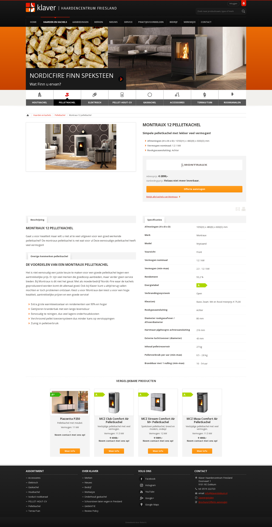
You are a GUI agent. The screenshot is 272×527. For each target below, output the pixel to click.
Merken (98, 21)
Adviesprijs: (152, 176)
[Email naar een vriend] (238, 209)
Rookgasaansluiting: (159, 150)
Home (33, 21)
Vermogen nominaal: (159, 145)
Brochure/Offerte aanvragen (212, 502)
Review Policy (91, 510)
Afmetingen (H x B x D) (157, 226)
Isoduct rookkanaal (38, 496)
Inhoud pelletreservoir (157, 346)
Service (128, 21)
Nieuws (113, 21)
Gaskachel (33, 487)
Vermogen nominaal (156, 260)
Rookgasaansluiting (156, 309)
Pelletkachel (60, 115)
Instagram (150, 485)
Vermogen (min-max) (157, 268)
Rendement (151, 276)
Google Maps (152, 504)
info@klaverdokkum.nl (216, 493)
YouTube (149, 491)
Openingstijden (206, 497)
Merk (147, 235)
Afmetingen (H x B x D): (161, 140)
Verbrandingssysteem (157, 293)
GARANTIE (90, 506)
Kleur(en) (150, 301)
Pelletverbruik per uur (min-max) (163, 354)
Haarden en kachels (55, 21)
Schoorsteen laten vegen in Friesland (103, 501)
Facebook (150, 478)
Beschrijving (37, 219)
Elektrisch (33, 482)
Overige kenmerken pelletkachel (49, 256)
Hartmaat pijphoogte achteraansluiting (167, 329)
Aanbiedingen (80, 21)
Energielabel (152, 285)
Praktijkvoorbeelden (151, 21)
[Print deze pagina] (243, 209)
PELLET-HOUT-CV (37, 501)
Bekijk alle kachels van (162, 197)
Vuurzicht (150, 251)
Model (148, 243)
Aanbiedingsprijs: (154, 180)
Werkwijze (190, 21)
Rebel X (143, 522)
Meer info (70, 451)
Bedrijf (174, 21)
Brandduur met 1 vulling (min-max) (164, 363)
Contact (206, 21)
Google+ (149, 498)
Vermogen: (66, 427)
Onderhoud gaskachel (96, 496)
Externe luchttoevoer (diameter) (163, 338)
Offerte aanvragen (194, 189)
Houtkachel (34, 491)
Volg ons (144, 471)
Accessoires (34, 477)
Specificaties (154, 219)
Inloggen (233, 3)
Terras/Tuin (34, 510)
